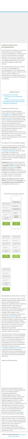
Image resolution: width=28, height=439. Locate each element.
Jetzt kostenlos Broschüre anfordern (14, 100)
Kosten (12, 165)
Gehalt (21, 412)
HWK (15, 400)
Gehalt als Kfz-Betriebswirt (9, 103)
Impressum (22, 434)
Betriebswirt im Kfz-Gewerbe (10, 94)
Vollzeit (21, 347)
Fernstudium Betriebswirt (8, 151)
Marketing (9, 120)
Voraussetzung (13, 315)
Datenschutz (11, 436)
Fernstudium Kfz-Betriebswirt (10, 347)
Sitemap (18, 436)
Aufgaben (6, 114)
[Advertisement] (14, 27)
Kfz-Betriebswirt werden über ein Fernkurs (13, 101)
